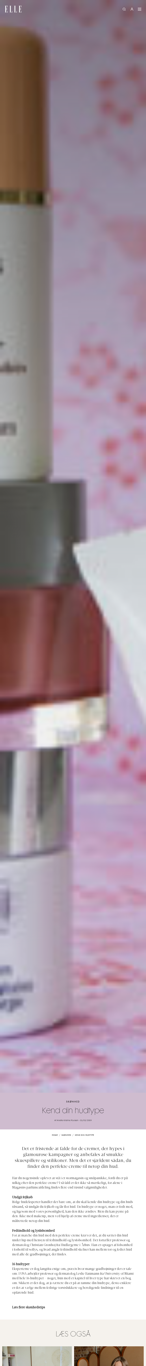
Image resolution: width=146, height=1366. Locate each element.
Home (55, 1135)
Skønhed (73, 1102)
